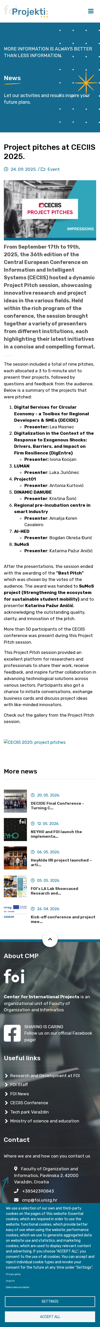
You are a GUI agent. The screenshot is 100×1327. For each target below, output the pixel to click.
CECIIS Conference (29, 1102)
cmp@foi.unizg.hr (39, 1200)
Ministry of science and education (44, 1120)
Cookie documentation (17, 1287)
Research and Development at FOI (45, 1075)
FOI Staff (19, 1084)
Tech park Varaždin (29, 1111)
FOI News (19, 1093)
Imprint (10, 1281)
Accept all (50, 1317)
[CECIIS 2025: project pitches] (35, 744)
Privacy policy (13, 1274)
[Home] (26, 11)
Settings (50, 1301)
